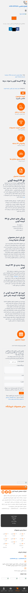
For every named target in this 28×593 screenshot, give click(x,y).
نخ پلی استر (16, 75)
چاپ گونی (12, 88)
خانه (24, 24)
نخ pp (21, 75)
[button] (14, 11)
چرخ (24, 197)
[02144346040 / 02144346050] (25, 556)
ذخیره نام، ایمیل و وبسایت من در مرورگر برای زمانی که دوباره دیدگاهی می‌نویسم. (14, 389)
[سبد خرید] (14, 18)
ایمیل (22, 382)
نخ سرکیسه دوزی (19, 77)
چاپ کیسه (17, 88)
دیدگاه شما (20, 365)
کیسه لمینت (20, 24)
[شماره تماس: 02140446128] (25, 3)
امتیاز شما (21, 361)
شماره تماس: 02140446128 (18, 6)
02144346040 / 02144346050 (18, 559)
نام (22, 375)
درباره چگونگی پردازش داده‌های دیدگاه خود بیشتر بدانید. (15, 398)
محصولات (16, 276)
